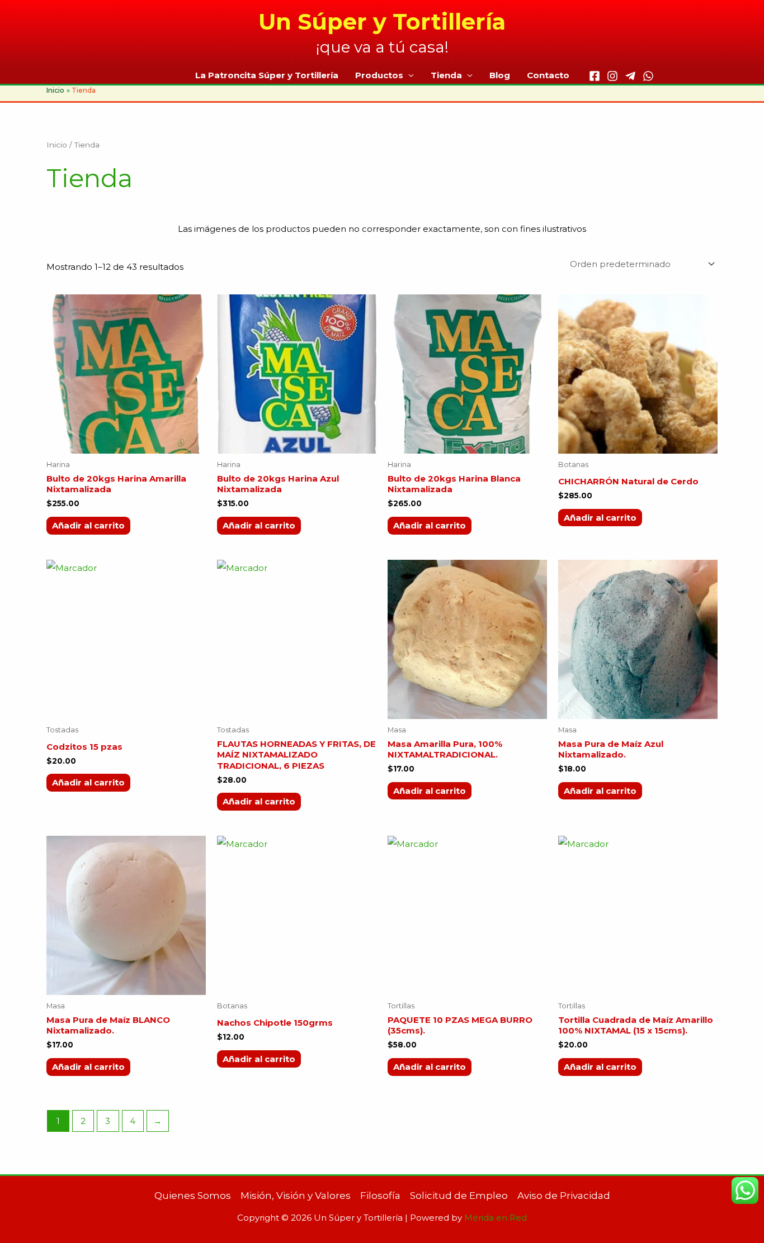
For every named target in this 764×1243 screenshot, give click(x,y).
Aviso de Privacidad (563, 1195)
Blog (499, 75)
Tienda (446, 75)
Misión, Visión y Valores (295, 1195)
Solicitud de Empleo (459, 1195)
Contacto (548, 75)
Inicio (56, 144)
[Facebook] (594, 76)
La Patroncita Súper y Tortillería (266, 75)
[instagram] (612, 76)
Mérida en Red (495, 1217)
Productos (379, 75)
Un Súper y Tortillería (382, 21)
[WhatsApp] (648, 76)
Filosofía (380, 1195)
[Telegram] (630, 76)
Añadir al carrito (88, 525)
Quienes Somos (192, 1195)
